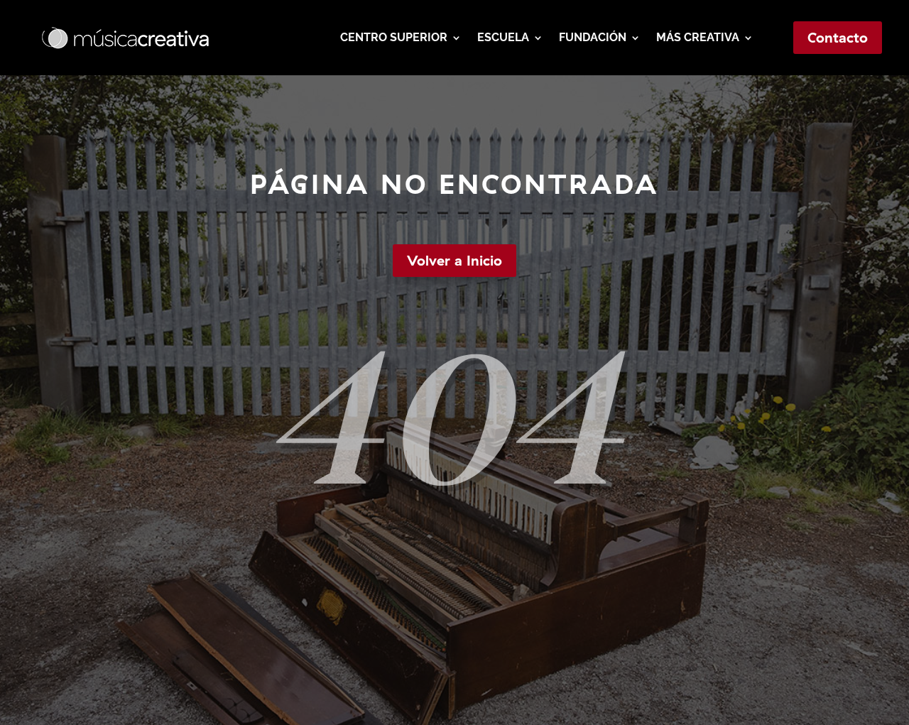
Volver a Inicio (454, 260)
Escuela (503, 37)
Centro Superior (393, 37)
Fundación (592, 37)
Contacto (837, 37)
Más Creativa (697, 37)
